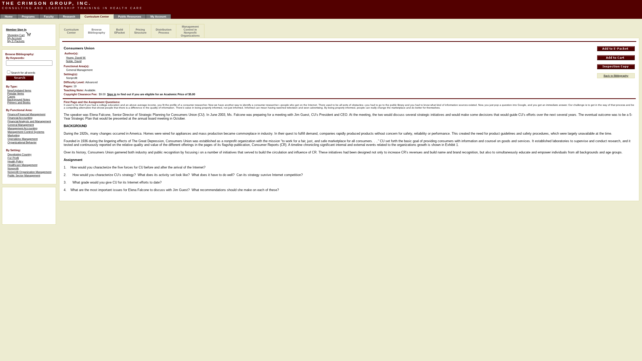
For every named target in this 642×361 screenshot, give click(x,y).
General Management (21, 124)
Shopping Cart (16, 35)
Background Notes (18, 99)
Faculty (49, 16)
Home (9, 16)
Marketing (14, 135)
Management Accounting (22, 128)
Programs (28, 16)
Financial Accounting (20, 117)
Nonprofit (13, 168)
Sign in (111, 94)
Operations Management (23, 138)
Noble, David (74, 61)
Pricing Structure (140, 31)
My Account (158, 16)
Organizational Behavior (22, 142)
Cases (11, 96)
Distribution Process (164, 31)
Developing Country (20, 154)
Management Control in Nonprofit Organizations (190, 31)
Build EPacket (119, 31)
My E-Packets (16, 41)
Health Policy (15, 161)
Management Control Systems (26, 131)
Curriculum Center (71, 31)
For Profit (13, 157)
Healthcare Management (22, 164)
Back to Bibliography (616, 75)
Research (69, 16)
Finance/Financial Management (26, 114)
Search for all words (23, 72)
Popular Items (15, 93)
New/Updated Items (19, 90)
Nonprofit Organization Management (29, 171)
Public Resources (129, 16)
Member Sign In (16, 29)
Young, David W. (76, 57)
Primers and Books (19, 102)
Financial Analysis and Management (29, 121)
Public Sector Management (24, 175)
